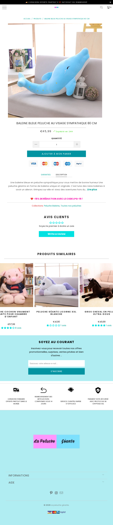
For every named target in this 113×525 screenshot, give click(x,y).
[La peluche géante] (56, 7)
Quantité (56, 138)
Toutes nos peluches (71, 205)
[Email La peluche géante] (61, 493)
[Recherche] (102, 7)
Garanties (46, 174)
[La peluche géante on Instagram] (56, 493)
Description (61, 174)
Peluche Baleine (52, 205)
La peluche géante (60, 505)
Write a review (56, 234)
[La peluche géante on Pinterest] (51, 493)
